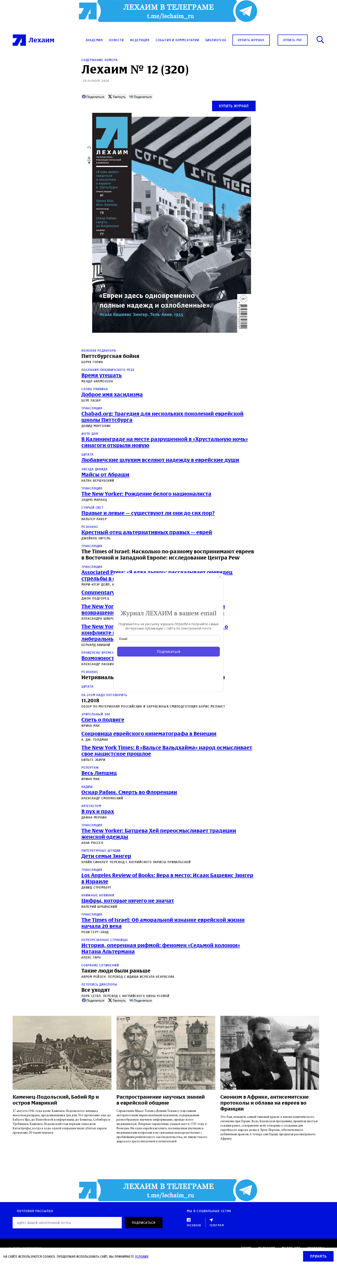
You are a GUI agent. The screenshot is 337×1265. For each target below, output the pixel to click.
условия (141, 1256)
